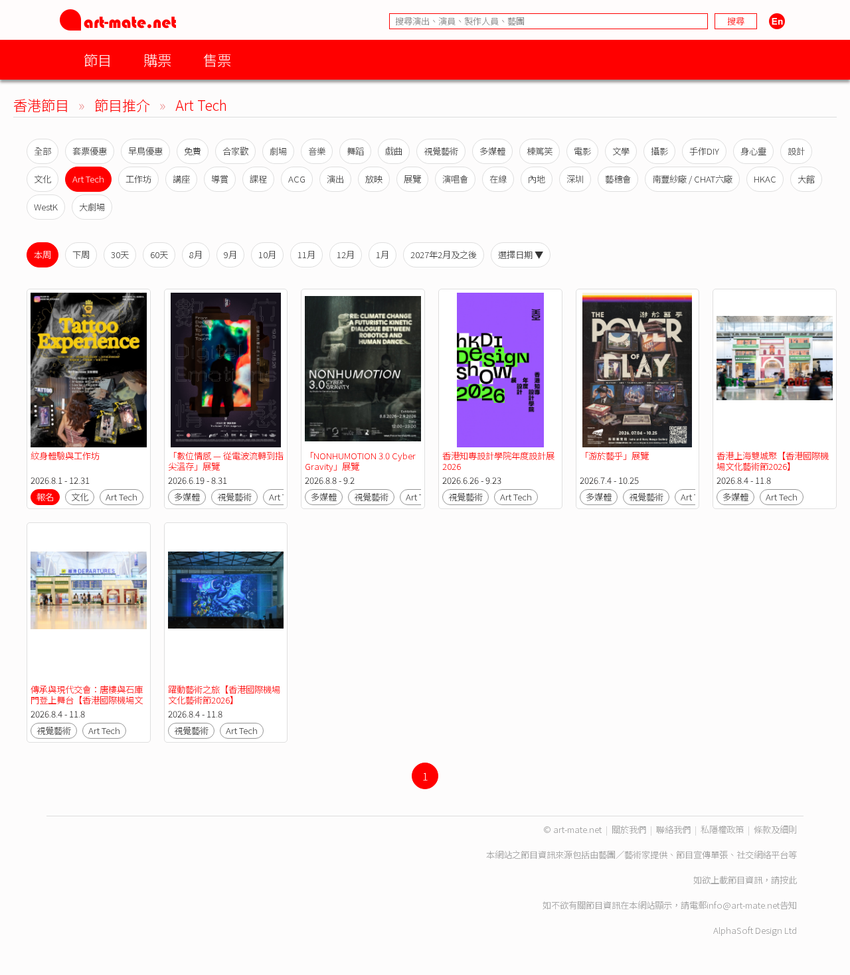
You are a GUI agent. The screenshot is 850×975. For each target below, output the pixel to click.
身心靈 (753, 151)
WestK (46, 206)
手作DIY (704, 151)
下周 (81, 254)
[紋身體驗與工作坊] (89, 370)
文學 (621, 151)
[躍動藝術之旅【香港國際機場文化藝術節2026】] (226, 603)
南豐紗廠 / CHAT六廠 (692, 179)
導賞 (219, 179)
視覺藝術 (441, 151)
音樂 (316, 151)
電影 (582, 151)
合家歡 (235, 151)
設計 (796, 151)
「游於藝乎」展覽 (614, 455)
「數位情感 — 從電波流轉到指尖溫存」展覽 (226, 461)
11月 (306, 254)
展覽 (412, 179)
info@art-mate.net (743, 905)
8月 (196, 254)
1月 (382, 254)
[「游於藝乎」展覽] (638, 370)
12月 (346, 254)
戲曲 (393, 151)
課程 (258, 179)
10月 (267, 254)
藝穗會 (618, 179)
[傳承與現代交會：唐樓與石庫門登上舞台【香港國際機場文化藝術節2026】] (89, 603)
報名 (45, 496)
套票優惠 (89, 151)
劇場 (278, 151)
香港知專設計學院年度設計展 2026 (498, 461)
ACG (296, 179)
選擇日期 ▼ (520, 254)
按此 (788, 879)
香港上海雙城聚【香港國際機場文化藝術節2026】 (773, 461)
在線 (498, 179)
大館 (806, 179)
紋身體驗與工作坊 (65, 455)
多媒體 (492, 151)
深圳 (575, 179)
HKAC (765, 179)
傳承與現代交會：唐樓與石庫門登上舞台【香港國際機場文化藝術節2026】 (87, 700)
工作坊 (138, 179)
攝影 (659, 151)
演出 (335, 179)
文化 (42, 179)
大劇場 (92, 206)
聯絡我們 (673, 829)
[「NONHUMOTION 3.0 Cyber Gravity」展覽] (363, 370)
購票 (157, 59)
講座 (181, 179)
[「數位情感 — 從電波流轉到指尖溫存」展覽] (226, 370)
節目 (98, 59)
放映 (373, 179)
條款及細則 (775, 829)
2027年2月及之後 (443, 254)
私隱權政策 (722, 829)
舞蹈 (355, 151)
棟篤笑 (539, 151)
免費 (192, 151)
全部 (42, 151)
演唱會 (455, 179)
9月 (230, 254)
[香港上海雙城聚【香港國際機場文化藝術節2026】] (775, 370)
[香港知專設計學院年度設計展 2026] (500, 370)
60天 (159, 254)
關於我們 (629, 829)
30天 (120, 254)
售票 (217, 59)
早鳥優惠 (145, 151)
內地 (536, 179)
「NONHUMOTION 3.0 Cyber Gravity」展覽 (360, 461)
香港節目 (41, 104)
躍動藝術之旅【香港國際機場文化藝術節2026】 (224, 694)
